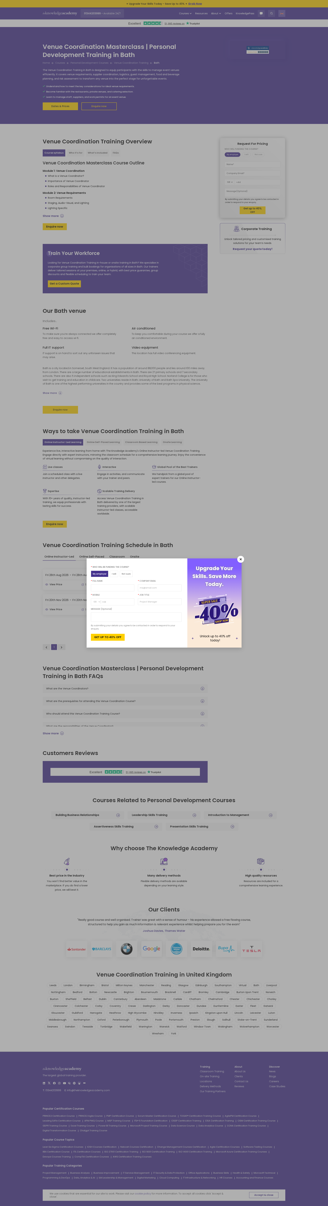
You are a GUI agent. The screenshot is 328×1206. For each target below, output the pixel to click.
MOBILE (95, 594)
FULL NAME (97, 580)
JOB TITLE (143, 594)
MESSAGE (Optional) (101, 608)
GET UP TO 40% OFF (107, 637)
